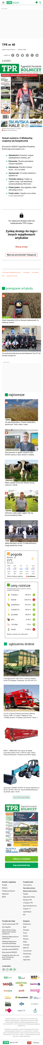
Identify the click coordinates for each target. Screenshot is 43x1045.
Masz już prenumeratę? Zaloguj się (21, 255)
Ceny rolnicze (27, 951)
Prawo (25, 933)
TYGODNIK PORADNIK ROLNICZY (11, 272)
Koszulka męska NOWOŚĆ (10, 949)
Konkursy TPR (27, 900)
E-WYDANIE (26, 272)
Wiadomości (27, 924)
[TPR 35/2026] (21, 829)
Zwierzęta (26, 945)
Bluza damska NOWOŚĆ (9, 952)
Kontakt (4, 885)
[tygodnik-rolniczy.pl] (13, 2)
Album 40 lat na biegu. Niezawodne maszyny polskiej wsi (9, 932)
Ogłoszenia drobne (29, 897)
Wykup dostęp (21, 247)
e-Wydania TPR (28, 903)
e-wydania (26, 957)
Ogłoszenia (26, 960)
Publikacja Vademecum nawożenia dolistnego (9, 942)
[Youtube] (10, 969)
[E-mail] (27, 55)
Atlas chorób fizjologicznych (11, 946)
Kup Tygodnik (6, 927)
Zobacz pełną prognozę (15, 576)
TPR (3, 276)
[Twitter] (17, 55)
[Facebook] (12, 55)
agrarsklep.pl (27, 912)
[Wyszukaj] (40, 2)
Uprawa (25, 936)
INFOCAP (26, 948)
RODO (4, 897)
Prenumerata (27, 954)
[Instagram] (7, 969)
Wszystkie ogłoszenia (21, 797)
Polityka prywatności (8, 891)
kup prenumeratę (21, 865)
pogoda (16, 554)
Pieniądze (26, 930)
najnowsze (17, 394)
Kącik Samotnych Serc (30, 906)
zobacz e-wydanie (21, 858)
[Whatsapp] (32, 55)
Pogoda (25, 894)
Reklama (4, 888)
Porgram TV (27, 909)
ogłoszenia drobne (21, 644)
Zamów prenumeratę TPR (10, 924)
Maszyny (25, 939)
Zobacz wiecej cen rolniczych (17, 634)
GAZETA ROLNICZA (12, 276)
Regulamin (5, 894)
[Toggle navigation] (3, 2)
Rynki (24, 927)
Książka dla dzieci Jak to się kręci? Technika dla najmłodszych (10, 957)
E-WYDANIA (35, 272)
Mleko (25, 942)
